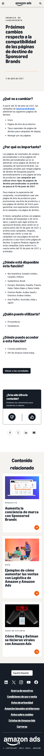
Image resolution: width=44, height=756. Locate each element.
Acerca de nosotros (22, 690)
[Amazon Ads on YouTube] (29, 682)
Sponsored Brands (25, 108)
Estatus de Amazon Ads (22, 720)
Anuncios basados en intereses (22, 708)
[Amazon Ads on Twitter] (13, 682)
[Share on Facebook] (10, 432)
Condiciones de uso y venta (22, 696)
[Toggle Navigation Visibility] (3, 3)
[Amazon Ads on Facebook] (36, 682)
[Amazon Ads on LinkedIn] (6, 682)
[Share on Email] (34, 432)
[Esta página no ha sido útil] (12, 417)
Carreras (22, 726)
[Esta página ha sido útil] (32, 417)
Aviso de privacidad (22, 702)
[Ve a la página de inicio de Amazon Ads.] (22, 741)
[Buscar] (40, 3)
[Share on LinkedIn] (26, 432)
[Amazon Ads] (21, 3)
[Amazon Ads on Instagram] (21, 682)
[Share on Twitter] (18, 432)
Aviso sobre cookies (22, 714)
